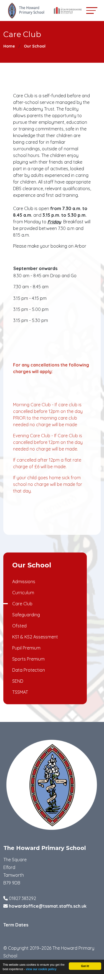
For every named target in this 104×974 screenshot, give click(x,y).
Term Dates (15, 925)
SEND (17, 681)
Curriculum (23, 592)
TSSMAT (20, 692)
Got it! (85, 966)
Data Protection (28, 670)
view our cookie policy (41, 969)
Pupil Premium (26, 648)
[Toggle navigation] (92, 10)
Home (9, 46)
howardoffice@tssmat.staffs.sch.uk (48, 906)
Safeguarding (26, 614)
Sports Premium (28, 659)
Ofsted (19, 626)
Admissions (23, 581)
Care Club (22, 603)
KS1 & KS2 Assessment (35, 637)
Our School (34, 46)
